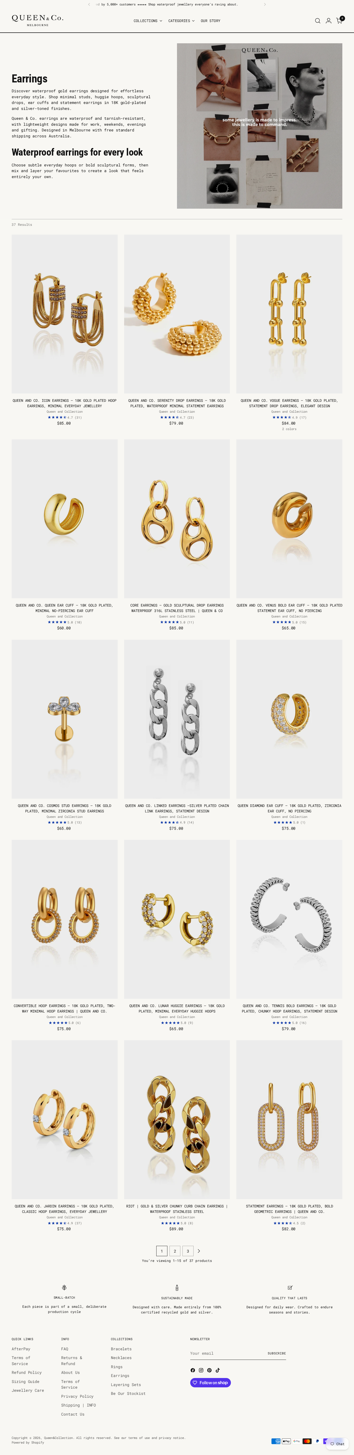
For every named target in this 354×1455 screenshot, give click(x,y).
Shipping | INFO (78, 1405)
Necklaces (121, 1357)
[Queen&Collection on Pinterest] (210, 1371)
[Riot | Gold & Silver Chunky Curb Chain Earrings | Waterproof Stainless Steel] (177, 1119)
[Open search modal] (318, 21)
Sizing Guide (25, 1381)
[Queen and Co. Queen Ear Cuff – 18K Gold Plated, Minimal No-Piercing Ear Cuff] (65, 518)
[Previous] (89, 4)
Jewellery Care (28, 1390)
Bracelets (121, 1348)
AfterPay (21, 1348)
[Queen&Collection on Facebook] (193, 1371)
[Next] (265, 4)
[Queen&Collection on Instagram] (202, 1371)
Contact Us (72, 1414)
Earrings (120, 1375)
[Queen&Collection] (37, 20)
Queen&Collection (58, 1438)
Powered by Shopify (28, 1442)
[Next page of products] (199, 1251)
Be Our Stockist (128, 1393)
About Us (70, 1372)
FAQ (64, 1348)
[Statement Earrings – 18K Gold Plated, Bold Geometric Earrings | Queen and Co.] (289, 1119)
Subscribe (277, 1353)
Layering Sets (126, 1384)
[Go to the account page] (328, 21)
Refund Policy (27, 1372)
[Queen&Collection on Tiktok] (218, 1371)
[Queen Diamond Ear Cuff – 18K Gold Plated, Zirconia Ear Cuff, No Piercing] (289, 719)
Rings (117, 1366)
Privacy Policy (77, 1396)
